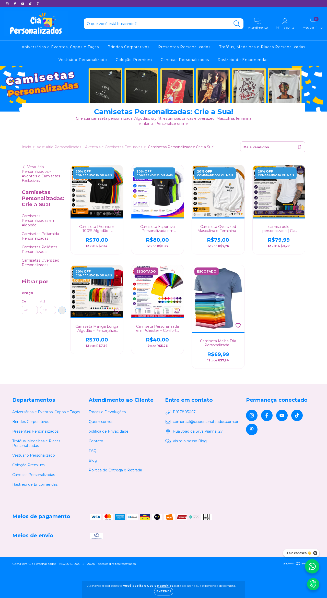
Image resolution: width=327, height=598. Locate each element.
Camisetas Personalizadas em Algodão (38, 220)
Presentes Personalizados (184, 47)
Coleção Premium (134, 59)
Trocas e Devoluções (107, 412)
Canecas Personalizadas (185, 59)
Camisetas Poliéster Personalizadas (39, 249)
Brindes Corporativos (128, 47)
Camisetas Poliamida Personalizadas (40, 236)
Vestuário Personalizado (83, 59)
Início (26, 147)
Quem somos (101, 421)
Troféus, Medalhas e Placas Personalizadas (262, 47)
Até (42, 301)
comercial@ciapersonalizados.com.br (205, 421)
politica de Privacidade (109, 431)
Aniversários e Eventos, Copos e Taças (60, 47)
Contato (96, 441)
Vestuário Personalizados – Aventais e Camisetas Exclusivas (89, 147)
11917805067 (184, 412)
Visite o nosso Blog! (190, 441)
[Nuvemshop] (299, 564)
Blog (93, 460)
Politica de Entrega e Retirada (115, 470)
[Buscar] (237, 24)
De (24, 301)
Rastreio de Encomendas (243, 59)
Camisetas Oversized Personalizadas (40, 262)
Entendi (163, 591)
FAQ (93, 450)
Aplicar (62, 310)
